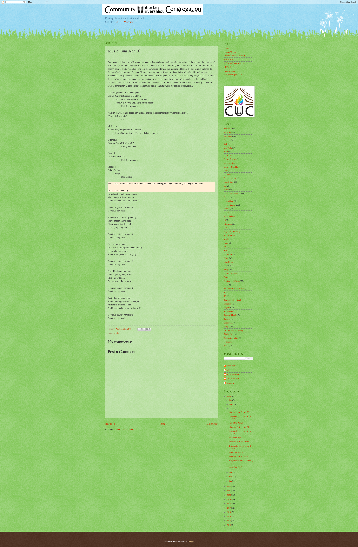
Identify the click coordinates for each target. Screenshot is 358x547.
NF (225, 246)
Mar (231, 472)
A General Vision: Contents (234, 63)
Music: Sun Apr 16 (236, 452)
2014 (229, 520)
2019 (229, 499)
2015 (229, 516)
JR (225, 220)
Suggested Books (230, 315)
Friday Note (228, 201)
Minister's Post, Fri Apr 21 (239, 427)
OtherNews (228, 262)
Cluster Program (230, 159)
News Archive (229, 71)
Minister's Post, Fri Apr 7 (238, 456)
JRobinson (228, 224)
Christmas (228, 155)
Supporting (228, 322)
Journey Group (229, 216)
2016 (229, 512)
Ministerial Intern (230, 235)
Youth (226, 345)
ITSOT (226, 212)
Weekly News (229, 334)
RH (225, 292)
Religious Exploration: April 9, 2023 (241, 461)
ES (225, 185)
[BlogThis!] (141, 329)
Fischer (226, 197)
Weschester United (231, 338)
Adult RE (227, 132)
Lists (225, 227)
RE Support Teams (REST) (234, 288)
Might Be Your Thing (232, 231)
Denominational (230, 178)
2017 (229, 507)
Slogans (227, 307)
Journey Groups (230, 51)
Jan (230, 481)
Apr (231, 408)
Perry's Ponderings (231, 273)
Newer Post (111, 423)
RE (225, 284)
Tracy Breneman (233, 378)
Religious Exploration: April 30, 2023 (240, 417)
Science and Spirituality (233, 300)
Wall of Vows (229, 59)
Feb (231, 476)
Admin (229, 370)
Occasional (228, 254)
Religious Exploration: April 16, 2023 (240, 447)
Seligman (227, 303)
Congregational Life (231, 166)
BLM (226, 151)
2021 (229, 490)
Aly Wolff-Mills (233, 374)
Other (226, 258)
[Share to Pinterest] (149, 329)
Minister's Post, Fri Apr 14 (239, 441)
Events (226, 189)
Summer (227, 319)
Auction (227, 140)
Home (162, 423)
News (226, 243)
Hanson (227, 208)
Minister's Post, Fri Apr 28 (239, 412)
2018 (229, 503)
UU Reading (228, 67)
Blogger (191, 541)
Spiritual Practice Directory (234, 55)
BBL (225, 144)
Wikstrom (228, 341)
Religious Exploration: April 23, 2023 (240, 432)
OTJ (225, 265)
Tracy (226, 326)
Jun (230, 400)
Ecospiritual (228, 182)
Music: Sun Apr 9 (235, 467)
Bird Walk (228, 147)
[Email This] (138, 329)
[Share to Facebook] (146, 329)
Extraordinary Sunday (232, 193)
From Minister (229, 204)
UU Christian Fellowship (233, 330)
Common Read (229, 163)
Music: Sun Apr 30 (236, 422)
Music (116, 333)
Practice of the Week (232, 281)
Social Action (229, 311)
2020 (229, 495)
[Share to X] (144, 329)
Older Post (212, 423)
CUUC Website (124, 21)
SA (225, 296)
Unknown (230, 383)
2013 (229, 525)
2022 (229, 486)
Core (226, 170)
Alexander (228, 136)
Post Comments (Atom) (125, 429)
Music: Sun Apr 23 (236, 437)
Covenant (227, 174)
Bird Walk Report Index (233, 74)
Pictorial (227, 277)
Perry (226, 269)
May (231, 404)
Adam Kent (231, 366)
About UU (228, 128)
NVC (226, 250)
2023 (229, 396)
